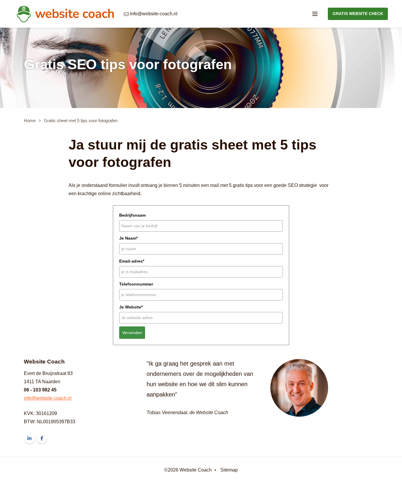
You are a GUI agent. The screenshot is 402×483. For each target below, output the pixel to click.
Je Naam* (128, 238)
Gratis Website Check (358, 13)
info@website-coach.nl (48, 398)
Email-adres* (131, 261)
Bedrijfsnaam (132, 215)
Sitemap (229, 469)
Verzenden (132, 332)
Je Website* (131, 307)
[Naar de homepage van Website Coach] (65, 13)
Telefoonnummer (136, 284)
